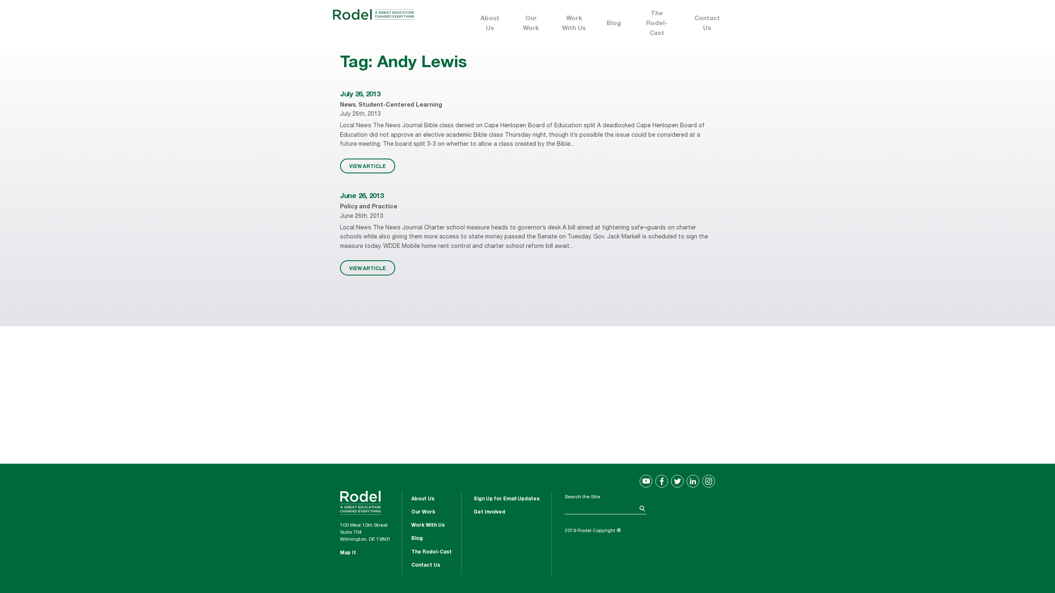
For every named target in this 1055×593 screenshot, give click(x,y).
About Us (490, 24)
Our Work (531, 24)
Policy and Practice (368, 207)
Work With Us (574, 24)
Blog (614, 24)
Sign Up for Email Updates (506, 499)
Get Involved (489, 512)
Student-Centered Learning (400, 105)
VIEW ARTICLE (367, 166)
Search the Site (582, 497)
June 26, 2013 (362, 196)
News (348, 105)
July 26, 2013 (360, 94)
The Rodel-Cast (657, 24)
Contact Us (707, 24)
